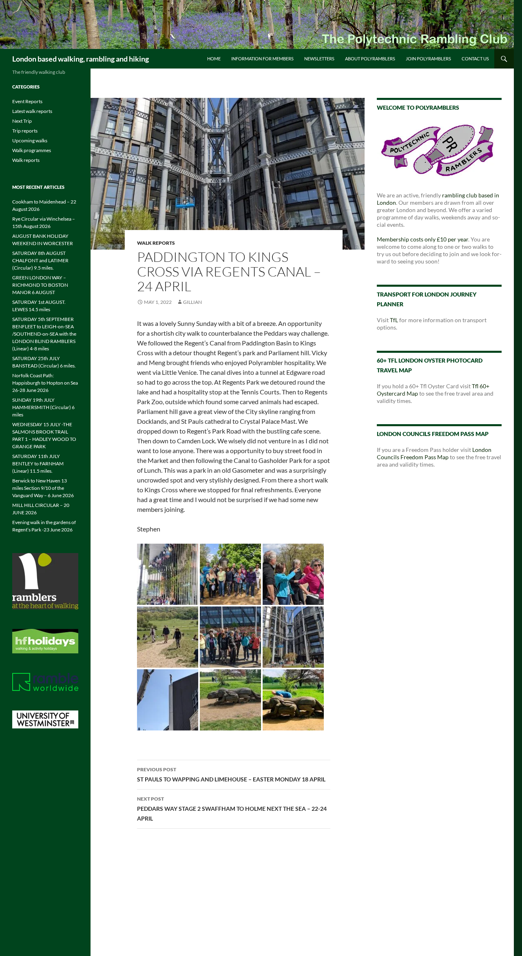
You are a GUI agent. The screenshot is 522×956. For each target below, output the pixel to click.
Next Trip (22, 121)
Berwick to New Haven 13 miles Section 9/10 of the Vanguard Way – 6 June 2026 (43, 488)
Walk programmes (31, 150)
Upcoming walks (29, 140)
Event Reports (27, 101)
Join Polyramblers (428, 58)
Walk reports (156, 243)
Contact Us (475, 58)
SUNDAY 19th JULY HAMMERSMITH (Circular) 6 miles (43, 407)
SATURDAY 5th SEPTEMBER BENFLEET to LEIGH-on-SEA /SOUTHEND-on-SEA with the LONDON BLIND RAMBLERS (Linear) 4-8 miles (44, 334)
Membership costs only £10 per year (422, 239)
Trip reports (25, 131)
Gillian (192, 302)
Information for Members (262, 58)
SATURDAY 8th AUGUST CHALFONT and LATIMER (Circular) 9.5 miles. (40, 260)
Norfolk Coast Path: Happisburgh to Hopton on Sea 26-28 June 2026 (45, 382)
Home (214, 58)
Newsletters (319, 58)
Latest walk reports (32, 111)
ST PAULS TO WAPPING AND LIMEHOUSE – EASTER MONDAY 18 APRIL (231, 774)
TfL (394, 319)
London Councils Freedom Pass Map (434, 453)
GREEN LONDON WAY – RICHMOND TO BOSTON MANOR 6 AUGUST (40, 284)
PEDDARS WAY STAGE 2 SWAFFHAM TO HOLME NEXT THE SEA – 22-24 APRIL (232, 809)
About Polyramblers (370, 58)
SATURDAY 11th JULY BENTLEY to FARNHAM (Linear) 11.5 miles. (38, 463)
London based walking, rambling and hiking (80, 58)
